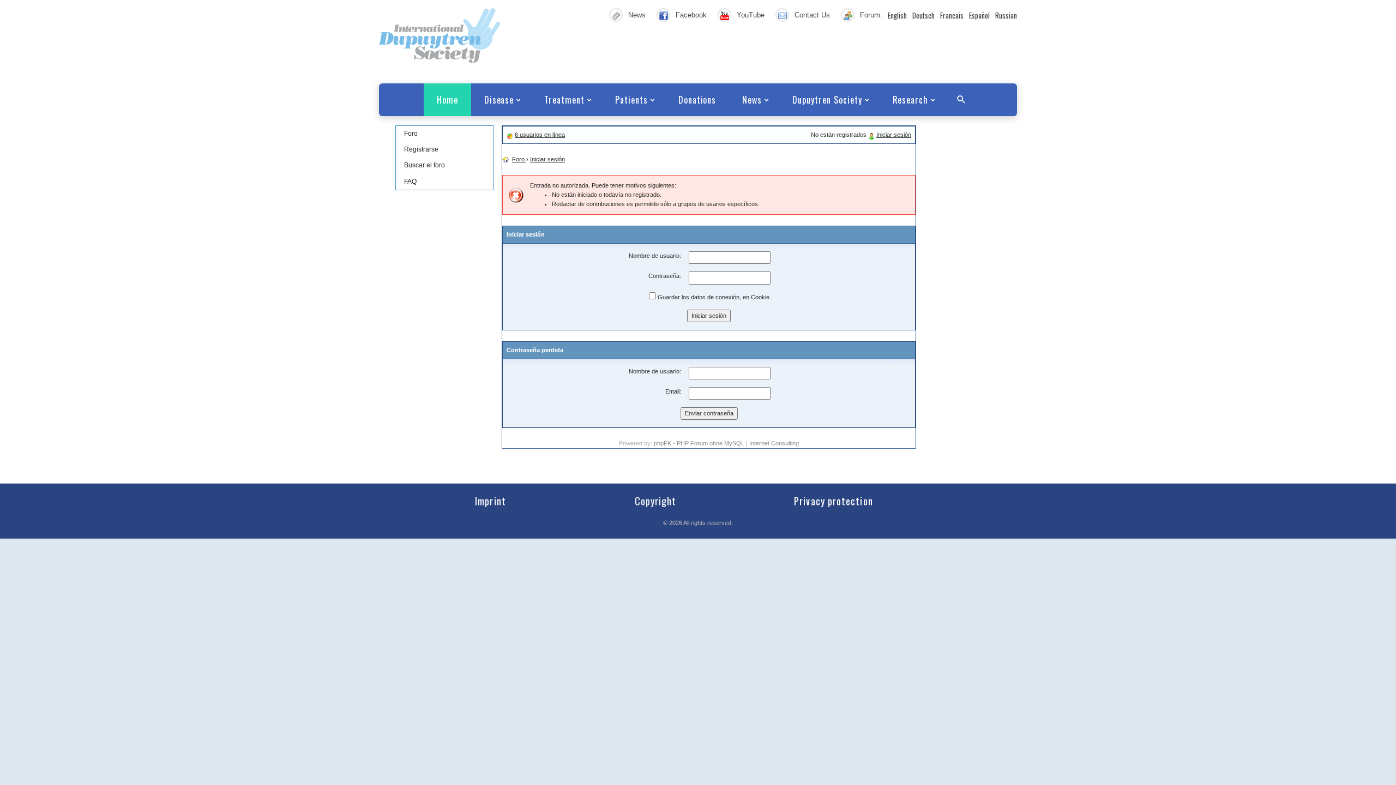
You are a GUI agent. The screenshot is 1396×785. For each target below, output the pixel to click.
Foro (411, 133)
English (897, 15)
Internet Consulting (774, 443)
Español (979, 15)
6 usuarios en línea (540, 134)
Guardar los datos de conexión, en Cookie (712, 297)
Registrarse (421, 149)
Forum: (871, 15)
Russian (1006, 15)
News (637, 15)
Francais (952, 15)
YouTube (751, 15)
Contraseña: (664, 276)
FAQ (410, 181)
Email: (673, 391)
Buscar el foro (424, 165)
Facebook (691, 15)
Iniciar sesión (893, 134)
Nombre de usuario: (655, 255)
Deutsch (923, 15)
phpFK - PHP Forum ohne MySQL (700, 443)
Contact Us (812, 15)
